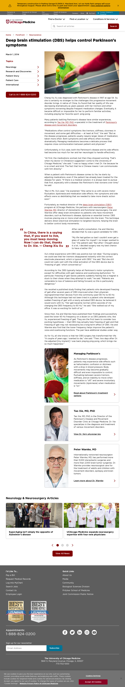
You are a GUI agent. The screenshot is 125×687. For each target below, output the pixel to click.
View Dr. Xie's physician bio (87, 434)
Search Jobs (12, 586)
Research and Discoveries (18, 71)
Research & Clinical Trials (29, 13)
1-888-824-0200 (20, 632)
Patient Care (12, 80)
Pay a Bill (10, 575)
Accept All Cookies (93, 682)
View (92, 6)
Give (82, 13)
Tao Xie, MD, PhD (65, 122)
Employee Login (14, 594)
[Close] (121, 678)
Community (68, 583)
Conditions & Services (104, 19)
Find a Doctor (55, 19)
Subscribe (54, 648)
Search (113, 26)
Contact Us (11, 590)
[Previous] (53, 545)
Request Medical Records (18, 579)
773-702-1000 (62, 664)
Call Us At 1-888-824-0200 (22, 94)
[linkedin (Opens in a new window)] (79, 632)
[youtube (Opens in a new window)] (94, 632)
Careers (75, 13)
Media (65, 579)
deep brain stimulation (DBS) (97, 205)
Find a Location (77, 19)
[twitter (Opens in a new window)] (72, 632)
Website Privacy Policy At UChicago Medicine (39, 683)
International (12, 85)
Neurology (11, 67)
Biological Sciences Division (75, 586)
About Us (67, 575)
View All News (63, 553)
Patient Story (12, 76)
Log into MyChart (14, 583)
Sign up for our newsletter (19, 643)
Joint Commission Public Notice (77, 594)
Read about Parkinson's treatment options (91, 394)
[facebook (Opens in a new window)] (64, 632)
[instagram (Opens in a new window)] (86, 632)
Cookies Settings (93, 676)
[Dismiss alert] (118, 6)
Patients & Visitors (11, 13)
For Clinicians (45, 13)
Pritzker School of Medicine (76, 590)
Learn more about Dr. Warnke (88, 481)
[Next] (71, 545)
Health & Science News (60, 13)
